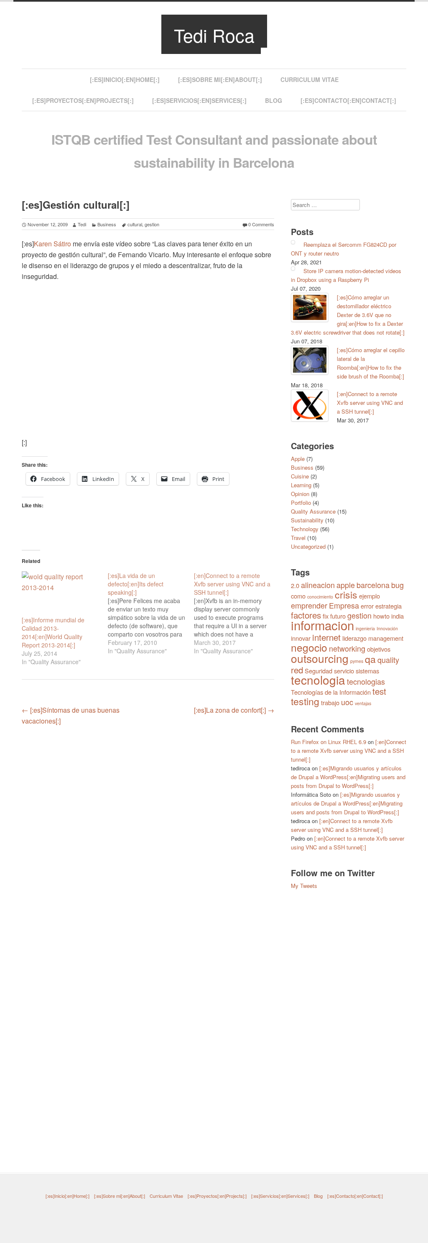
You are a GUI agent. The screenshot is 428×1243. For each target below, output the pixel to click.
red (297, 669)
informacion (322, 625)
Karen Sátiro (52, 243)
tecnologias (366, 681)
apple (345, 584)
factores (306, 615)
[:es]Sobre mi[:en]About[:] (220, 79)
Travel (298, 538)
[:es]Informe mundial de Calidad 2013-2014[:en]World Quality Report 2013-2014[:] (53, 632)
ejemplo (369, 595)
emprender (309, 605)
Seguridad (318, 670)
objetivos (378, 649)
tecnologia (318, 679)
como (298, 595)
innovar (301, 638)
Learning (301, 485)
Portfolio (301, 502)
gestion (152, 224)
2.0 (295, 585)
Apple (298, 459)
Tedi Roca (214, 35)
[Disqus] (148, 839)
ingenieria (365, 628)
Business (106, 224)
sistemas (367, 670)
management (385, 638)
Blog (273, 100)
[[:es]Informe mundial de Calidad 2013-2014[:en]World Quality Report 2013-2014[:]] (60, 593)
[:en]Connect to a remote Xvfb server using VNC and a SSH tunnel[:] (370, 402)
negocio (309, 647)
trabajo (330, 702)
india (397, 615)
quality (388, 659)
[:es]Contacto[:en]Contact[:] (348, 100)
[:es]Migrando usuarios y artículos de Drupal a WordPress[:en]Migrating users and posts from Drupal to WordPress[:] (348, 777)
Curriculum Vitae (309, 79)
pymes (356, 661)
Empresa (344, 605)
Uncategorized (308, 546)
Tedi (82, 224)
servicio (344, 670)
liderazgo (354, 638)
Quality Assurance (313, 511)
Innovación (387, 628)
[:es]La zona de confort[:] (234, 710)
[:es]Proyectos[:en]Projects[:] (83, 100)
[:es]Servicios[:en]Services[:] (199, 100)
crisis (346, 594)
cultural (134, 224)
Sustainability (307, 520)
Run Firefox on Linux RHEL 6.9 (328, 742)
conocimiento (320, 596)
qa (370, 659)
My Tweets (304, 886)
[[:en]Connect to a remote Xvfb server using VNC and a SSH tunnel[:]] (237, 613)
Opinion (300, 494)
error (367, 605)
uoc (347, 701)
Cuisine (300, 476)
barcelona (373, 584)
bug (397, 584)
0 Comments (261, 224)
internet (326, 637)
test (379, 691)
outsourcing (320, 658)
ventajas (363, 703)
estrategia (388, 605)
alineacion (318, 584)
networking (347, 648)
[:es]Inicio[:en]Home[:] (125, 79)
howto (381, 615)
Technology (304, 529)
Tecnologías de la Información (331, 692)
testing (305, 701)
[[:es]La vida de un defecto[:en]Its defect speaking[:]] (151, 613)
